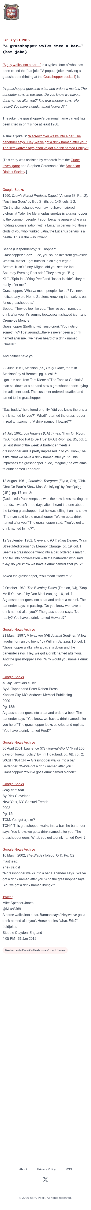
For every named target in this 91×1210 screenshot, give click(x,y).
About (23, 1169)
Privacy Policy (46, 1169)
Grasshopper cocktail (59, 77)
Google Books (13, 189)
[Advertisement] (45, 1002)
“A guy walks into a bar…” (22, 65)
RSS (69, 1169)
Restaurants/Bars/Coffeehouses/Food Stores (35, 950)
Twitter (7, 897)
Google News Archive (19, 629)
